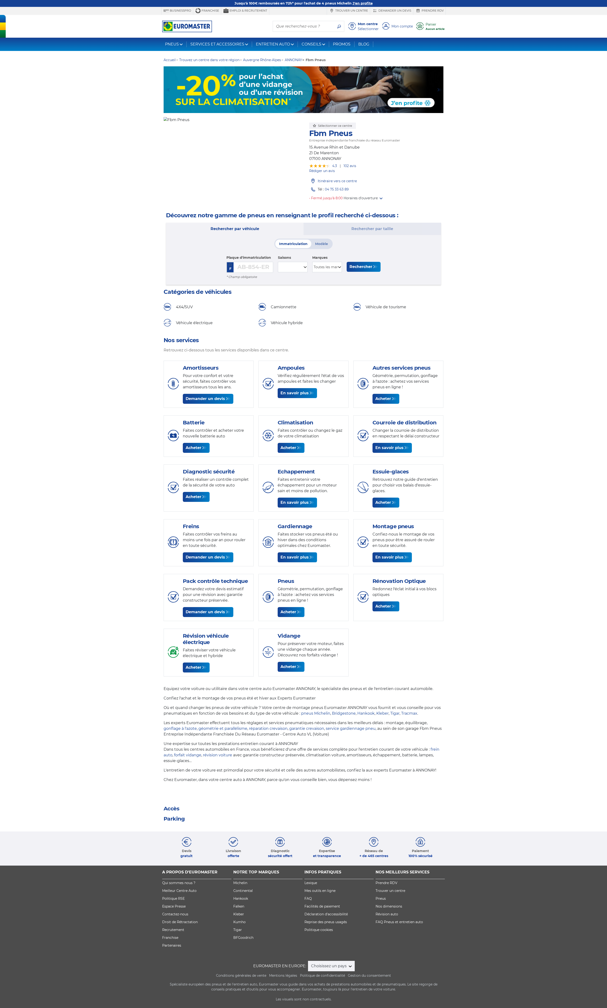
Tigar (395, 713)
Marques (319, 257)
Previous (167, 89)
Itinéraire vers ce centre (337, 181)
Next (439, 89)
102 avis (350, 166)
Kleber (382, 713)
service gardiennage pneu (351, 728)
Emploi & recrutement (248, 10)
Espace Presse (174, 906)
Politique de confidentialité (322, 975)
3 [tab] (303, 108)
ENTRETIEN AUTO (273, 44)
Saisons (284, 257)
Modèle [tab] (321, 244)
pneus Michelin (315, 713)
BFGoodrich (243, 937)
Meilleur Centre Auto (179, 891)
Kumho (239, 922)
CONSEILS (311, 44)
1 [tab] (289, 108)
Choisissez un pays (329, 966)
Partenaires (171, 945)
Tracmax (409, 713)
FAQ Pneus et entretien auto (399, 922)
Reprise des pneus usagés (325, 922)
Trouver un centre (351, 10)
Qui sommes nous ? (178, 883)
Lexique (310, 883)
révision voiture (217, 755)
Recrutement (173, 930)
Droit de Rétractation (180, 922)
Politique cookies (318, 930)
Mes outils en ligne (320, 891)
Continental (243, 891)
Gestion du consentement (369, 975)
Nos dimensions (389, 906)
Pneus (381, 898)
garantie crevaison (306, 728)
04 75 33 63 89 (337, 189)
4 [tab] (310, 108)
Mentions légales (283, 975)
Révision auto (387, 914)
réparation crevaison (268, 728)
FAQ (308, 898)
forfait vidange (187, 755)
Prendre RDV (432, 10)
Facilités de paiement (322, 906)
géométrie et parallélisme (222, 728)
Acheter (383, 398)
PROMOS (341, 44)
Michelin (240, 883)
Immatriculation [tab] (293, 244)
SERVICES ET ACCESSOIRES (217, 44)
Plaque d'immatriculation (248, 257)
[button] (363, 198)
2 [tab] (296, 108)
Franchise (210, 10)
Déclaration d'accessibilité (326, 914)
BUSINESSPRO (180, 10)
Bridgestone (344, 713)
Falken (238, 906)
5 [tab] (317, 108)
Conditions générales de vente (241, 975)
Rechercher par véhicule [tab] (235, 229)
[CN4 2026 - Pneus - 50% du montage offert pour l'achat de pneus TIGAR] (303, 89)
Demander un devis (394, 10)
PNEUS (172, 44)
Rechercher (360, 266)
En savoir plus (295, 393)
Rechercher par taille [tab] (372, 229)
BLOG (363, 44)
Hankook (366, 713)
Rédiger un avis (322, 171)
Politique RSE (173, 898)
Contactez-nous (175, 914)
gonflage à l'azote (180, 728)
